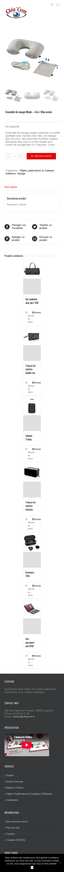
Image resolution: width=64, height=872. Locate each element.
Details (37, 312)
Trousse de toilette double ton (30, 369)
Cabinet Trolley (28, 437)
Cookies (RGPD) (15, 840)
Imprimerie (12, 800)
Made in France (15, 787)
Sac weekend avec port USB (31, 301)
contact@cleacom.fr (23, 716)
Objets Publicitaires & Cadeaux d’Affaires (29, 793)
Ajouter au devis (43, 156)
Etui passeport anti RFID (30, 642)
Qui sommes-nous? (17, 821)
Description (10, 187)
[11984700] (32, 58)
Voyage (21, 173)
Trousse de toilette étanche (30, 505)
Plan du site (12, 827)
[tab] (32, 187)
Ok (32, 867)
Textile (9, 775)
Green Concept (14, 781)
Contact (10, 833)
